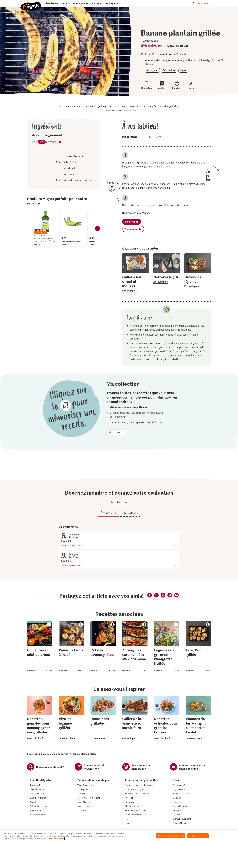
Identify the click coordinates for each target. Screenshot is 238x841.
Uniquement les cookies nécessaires (171, 835)
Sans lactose (169, 70)
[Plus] (175, 545)
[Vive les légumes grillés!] (71, 718)
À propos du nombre (60, 142)
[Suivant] (97, 228)
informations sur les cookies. (54, 838)
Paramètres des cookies (136, 814)
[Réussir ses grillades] (103, 718)
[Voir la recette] (39, 647)
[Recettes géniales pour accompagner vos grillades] (39, 718)
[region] (119, 835)
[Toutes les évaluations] (149, 45)
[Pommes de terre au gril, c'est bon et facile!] (198, 718)
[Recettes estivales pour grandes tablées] (166, 718)
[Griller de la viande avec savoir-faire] (135, 718)
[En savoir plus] (135, 283)
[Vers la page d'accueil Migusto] (31, 4)
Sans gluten (152, 70)
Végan (183, 70)
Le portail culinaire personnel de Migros (47, 754)
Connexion (206, 3)
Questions (131, 513)
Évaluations (108, 513)
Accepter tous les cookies (198, 835)
